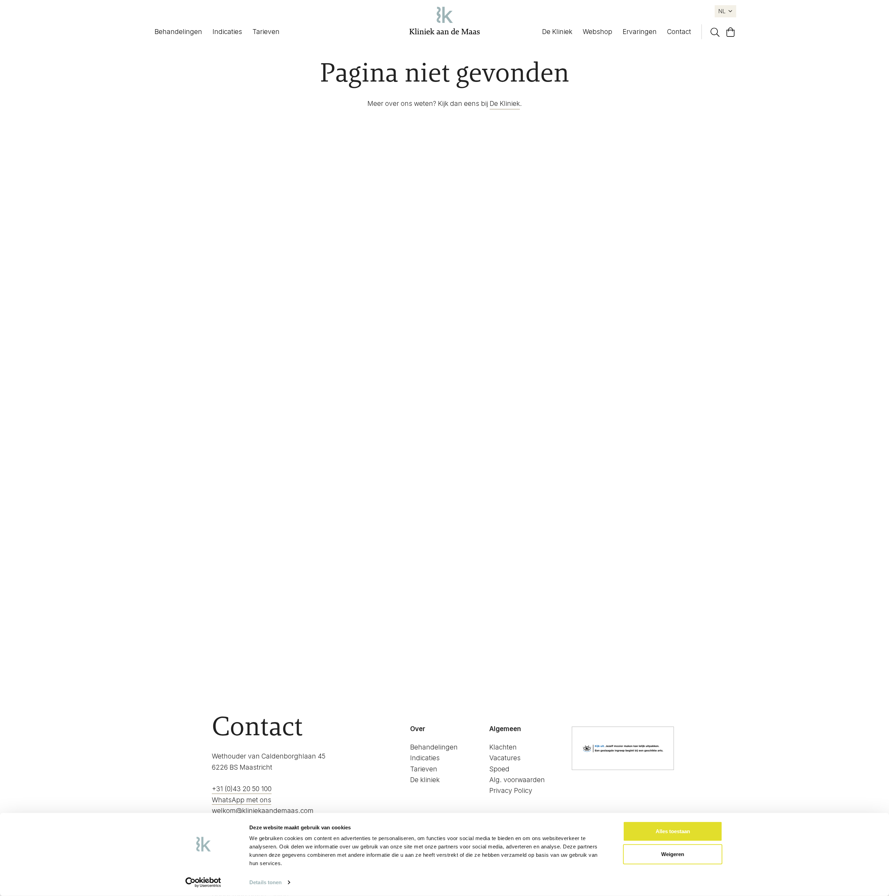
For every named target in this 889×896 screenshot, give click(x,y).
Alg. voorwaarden (517, 780)
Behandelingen (178, 32)
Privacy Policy (510, 791)
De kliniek (425, 780)
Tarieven (266, 32)
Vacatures (505, 758)
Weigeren (672, 854)
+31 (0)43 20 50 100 (242, 789)
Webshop (597, 32)
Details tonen (265, 882)
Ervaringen (640, 32)
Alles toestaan (673, 831)
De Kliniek (557, 32)
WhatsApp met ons (241, 800)
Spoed (499, 769)
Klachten (503, 747)
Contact (679, 32)
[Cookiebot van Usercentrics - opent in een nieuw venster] (203, 882)
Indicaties (227, 32)
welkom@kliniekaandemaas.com (263, 811)
